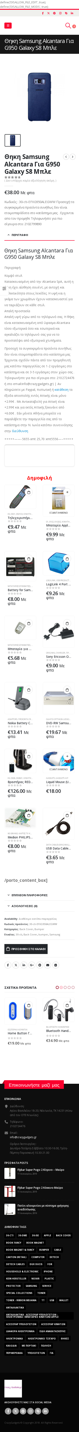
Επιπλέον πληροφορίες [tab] (30, 895)
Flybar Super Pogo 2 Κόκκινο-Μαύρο (40, 1185)
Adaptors (12, 719)
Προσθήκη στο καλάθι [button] (29, 492)
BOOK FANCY (13, 1240)
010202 (57, 521)
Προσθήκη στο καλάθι (28, 949)
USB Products (63, 580)
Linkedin (45, 1408)
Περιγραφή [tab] (20, 235)
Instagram (30, 1408)
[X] (48, 13)
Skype (38, 1408)
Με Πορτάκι (29, 1343)
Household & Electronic (22, 1268)
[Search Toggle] (68, 26)
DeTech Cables (15, 1261)
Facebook (7, 965)
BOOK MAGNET (35, 1240)
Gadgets (50, 778)
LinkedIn (23, 965)
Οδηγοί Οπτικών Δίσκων (58, 719)
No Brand (13, 833)
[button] (57, 987)
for (49, 1261)
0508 (13, 778)
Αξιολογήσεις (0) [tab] (24, 906)
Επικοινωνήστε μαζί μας (34, 1082)
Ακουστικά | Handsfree (58, 1027)
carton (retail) (16, 1254)
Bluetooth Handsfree (19, 1027)
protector (13, 1283)
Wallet (63, 1297)
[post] (9, 1170)
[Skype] (66, 13)
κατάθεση (61, 389)
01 (47, 521)
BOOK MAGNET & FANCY (20, 1247)
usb (52, 1297)
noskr (35, 1276)
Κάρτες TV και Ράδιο (29, 833)
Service (46, 1283)
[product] (20, 496)
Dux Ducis (36, 1261)
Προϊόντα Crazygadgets (30, 719)
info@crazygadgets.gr (23, 1134)
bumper (43, 934)
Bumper (39, 929)
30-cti (19, 934)
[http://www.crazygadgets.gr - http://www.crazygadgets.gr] (13, 1385)
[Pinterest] (54, 13)
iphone (48, 1268)
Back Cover (26, 929)
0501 (13, 514)
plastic (49, 1276)
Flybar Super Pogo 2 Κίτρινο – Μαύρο (41, 1167)
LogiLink (50, 580)
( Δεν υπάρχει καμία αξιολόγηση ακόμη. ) (30, 180)
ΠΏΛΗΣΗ (46, 1343)
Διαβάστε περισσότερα (67, 492)
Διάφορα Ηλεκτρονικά (20, 1328)
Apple (47, 1233)
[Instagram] (60, 13)
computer (38, 1254)
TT (43, 1297)
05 (9, 514)
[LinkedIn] (72, 13)
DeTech (54, 1254)
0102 (51, 521)
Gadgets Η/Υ (62, 778)
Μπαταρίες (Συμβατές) (19, 586)
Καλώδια (11, 1343)
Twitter (15, 965)
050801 (19, 778)
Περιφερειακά (14, 1350)
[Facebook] (42, 13)
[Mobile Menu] (8, 26)
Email (47, 965)
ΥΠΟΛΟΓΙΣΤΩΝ (36, 1350)
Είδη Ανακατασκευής (53, 1328)
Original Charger (55, 652)
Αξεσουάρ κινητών (53, 1321)
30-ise (35, 1233)
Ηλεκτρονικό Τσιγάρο (42, 1335)
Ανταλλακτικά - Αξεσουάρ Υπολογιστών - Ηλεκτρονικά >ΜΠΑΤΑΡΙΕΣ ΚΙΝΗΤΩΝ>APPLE (32, 1313)
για (51, 1350)
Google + (31, 965)
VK (55, 965)
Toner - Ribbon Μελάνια (21, 1297)
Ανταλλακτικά (15, 1304)
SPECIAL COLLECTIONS (19, 1290)
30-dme (22, 1233)
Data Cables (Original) (57, 844)
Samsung (54, 934)
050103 (19, 514)
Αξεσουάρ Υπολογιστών (21, 1321)
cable (57, 1247)
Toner (41, 1290)
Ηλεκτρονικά (14, 1335)
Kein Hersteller (16, 1276)
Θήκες (65, 1335)
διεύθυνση (20, 431)
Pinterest (39, 965)
